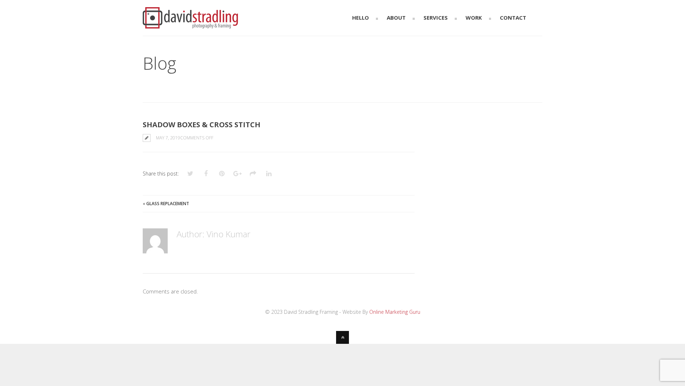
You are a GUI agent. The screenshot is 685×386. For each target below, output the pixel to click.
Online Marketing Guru (394, 311)
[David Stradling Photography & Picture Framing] (190, 25)
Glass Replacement (167, 204)
